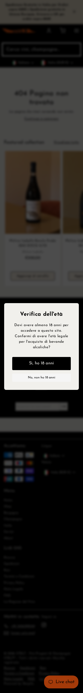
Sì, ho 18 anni (41, 363)
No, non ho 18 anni (41, 377)
